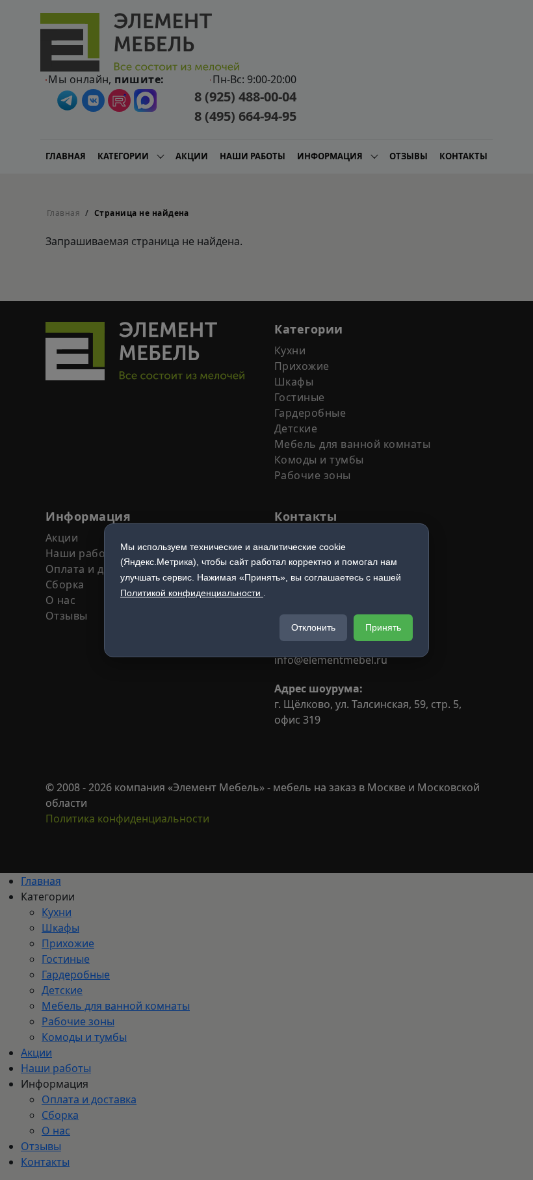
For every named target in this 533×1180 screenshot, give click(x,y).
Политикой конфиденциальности (191, 593)
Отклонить (313, 627)
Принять (383, 627)
